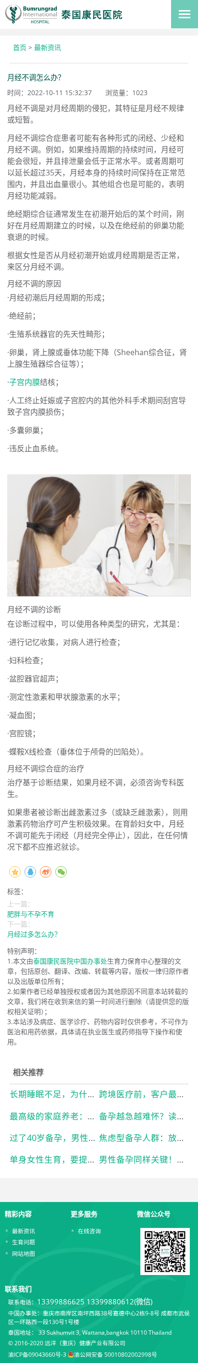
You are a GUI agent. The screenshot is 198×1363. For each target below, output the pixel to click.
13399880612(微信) (119, 1302)
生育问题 (23, 1242)
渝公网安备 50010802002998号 (115, 1354)
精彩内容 (18, 1213)
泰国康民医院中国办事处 (70, 961)
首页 (19, 47)
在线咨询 (89, 1231)
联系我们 (18, 1288)
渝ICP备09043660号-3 (37, 1354)
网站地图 (23, 1253)
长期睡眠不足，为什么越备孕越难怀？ (83, 1094)
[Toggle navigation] (184, 14)
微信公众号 (154, 1213)
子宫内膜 (24, 382)
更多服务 (84, 1213)
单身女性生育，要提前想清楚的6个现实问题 (94, 1159)
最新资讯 (47, 47)
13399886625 (61, 1302)
